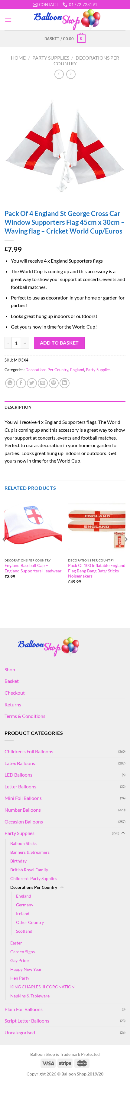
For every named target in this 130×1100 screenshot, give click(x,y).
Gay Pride (19, 960)
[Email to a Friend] (43, 383)
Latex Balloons (20, 763)
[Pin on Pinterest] (54, 383)
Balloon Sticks (23, 843)
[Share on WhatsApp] (10, 383)
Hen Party (19, 978)
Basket (12, 681)
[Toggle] (123, 833)
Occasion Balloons (24, 821)
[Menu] (8, 19)
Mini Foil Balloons (23, 798)
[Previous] (4, 551)
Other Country (30, 922)
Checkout (15, 693)
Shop (10, 669)
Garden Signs (22, 951)
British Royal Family (29, 869)
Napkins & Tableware (30, 995)
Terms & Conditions (25, 716)
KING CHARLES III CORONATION (42, 986)
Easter (16, 942)
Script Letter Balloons (27, 1020)
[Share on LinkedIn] (65, 383)
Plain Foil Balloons (24, 1009)
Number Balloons (23, 810)
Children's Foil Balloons (29, 751)
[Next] (126, 551)
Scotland (24, 931)
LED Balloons (18, 775)
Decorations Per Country (46, 369)
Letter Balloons (20, 786)
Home (18, 58)
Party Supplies (50, 58)
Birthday (18, 860)
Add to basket (59, 342)
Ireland (22, 913)
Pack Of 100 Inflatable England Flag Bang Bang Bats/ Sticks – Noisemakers (96, 570)
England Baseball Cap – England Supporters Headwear (33, 568)
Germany (24, 904)
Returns (13, 704)
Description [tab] (18, 407)
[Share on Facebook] (21, 383)
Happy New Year (26, 969)
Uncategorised (20, 1032)
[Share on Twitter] (32, 383)
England (77, 369)
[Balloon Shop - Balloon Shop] (68, 19)
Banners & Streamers (30, 852)
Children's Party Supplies (33, 878)
